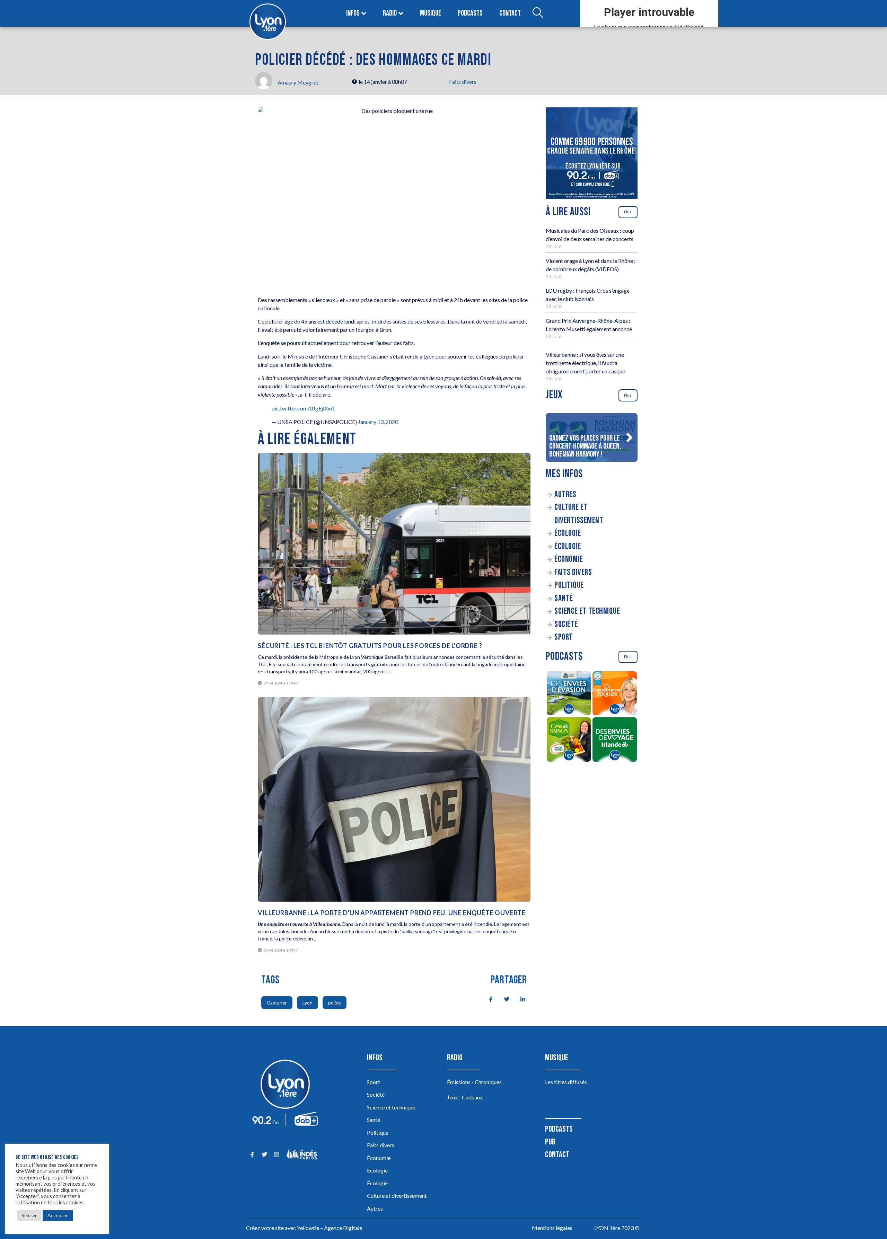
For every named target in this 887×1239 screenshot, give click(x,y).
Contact (510, 13)
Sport (563, 637)
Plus (628, 212)
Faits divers (462, 81)
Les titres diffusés (566, 1082)
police (334, 1003)
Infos (353, 13)
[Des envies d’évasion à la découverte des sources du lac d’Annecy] (569, 694)
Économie (568, 559)
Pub (550, 1142)
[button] (629, 437)
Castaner (277, 1003)
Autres (565, 494)
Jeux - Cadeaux (465, 1097)
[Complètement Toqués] (615, 694)
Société (566, 624)
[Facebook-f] (252, 1155)
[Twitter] (264, 1155)
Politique (569, 585)
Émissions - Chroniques (474, 1082)
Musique (430, 13)
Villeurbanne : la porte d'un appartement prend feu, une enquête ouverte (392, 913)
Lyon (307, 1003)
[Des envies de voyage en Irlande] (615, 740)
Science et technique (587, 611)
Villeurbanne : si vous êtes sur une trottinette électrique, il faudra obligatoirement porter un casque (585, 362)
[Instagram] (276, 1155)
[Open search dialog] (538, 13)
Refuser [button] (29, 1215)
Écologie (567, 533)
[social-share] (487, 998)
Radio (390, 13)
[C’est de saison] (569, 740)
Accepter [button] (57, 1215)
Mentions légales (552, 1227)
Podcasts (470, 13)
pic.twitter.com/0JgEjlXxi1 (303, 408)
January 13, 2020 (378, 421)
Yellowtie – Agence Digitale (329, 1227)
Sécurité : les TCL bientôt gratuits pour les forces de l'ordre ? (370, 645)
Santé (563, 598)
